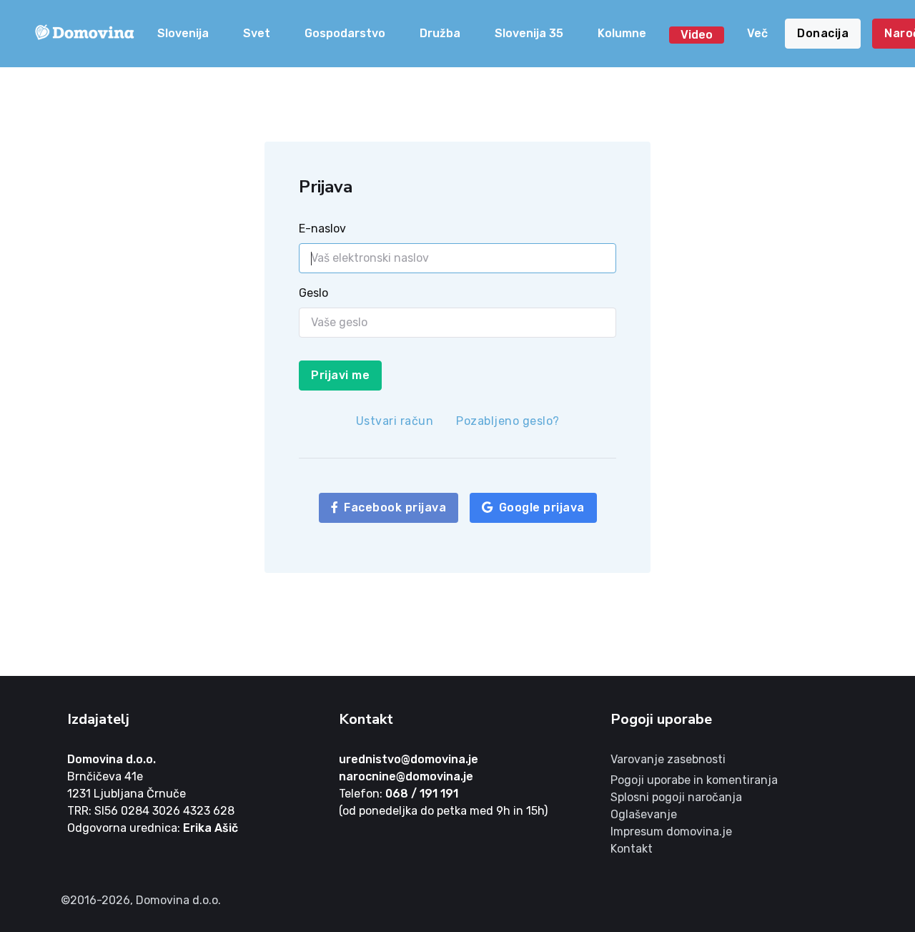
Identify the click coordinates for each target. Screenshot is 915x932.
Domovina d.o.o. (111, 759)
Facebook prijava (395, 507)
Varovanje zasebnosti (668, 759)
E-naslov (322, 228)
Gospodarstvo (345, 33)
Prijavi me (340, 375)
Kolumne (622, 33)
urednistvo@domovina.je (408, 759)
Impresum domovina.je (671, 831)
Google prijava (542, 507)
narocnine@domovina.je (406, 776)
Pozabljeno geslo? (508, 421)
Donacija (823, 33)
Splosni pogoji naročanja (676, 797)
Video (697, 34)
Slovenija (183, 33)
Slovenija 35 (529, 33)
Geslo (313, 293)
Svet (256, 33)
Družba (440, 33)
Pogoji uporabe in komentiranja (694, 780)
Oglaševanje (643, 814)
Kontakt (631, 848)
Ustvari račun (395, 421)
